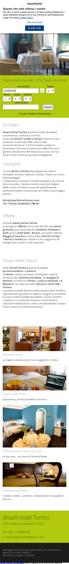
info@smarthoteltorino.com (21, 200)
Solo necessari (34, 22)
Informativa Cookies (10, 562)
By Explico (29, 555)
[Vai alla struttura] (34, 346)
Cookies (19, 555)
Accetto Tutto (34, 28)
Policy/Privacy (9, 555)
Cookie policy (26, 17)
